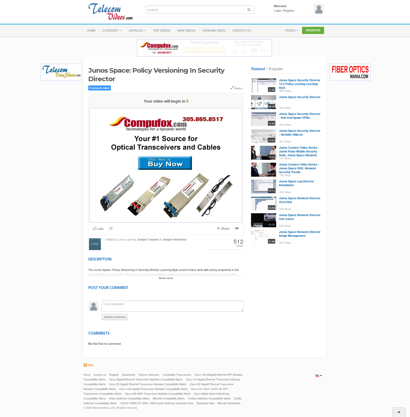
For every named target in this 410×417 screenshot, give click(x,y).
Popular (276, 68)
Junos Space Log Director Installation (296, 183)
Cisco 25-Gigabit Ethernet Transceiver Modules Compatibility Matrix (147, 384)
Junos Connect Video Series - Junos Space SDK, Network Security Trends (299, 168)
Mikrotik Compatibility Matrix (169, 398)
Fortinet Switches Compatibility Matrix (209, 398)
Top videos (161, 30)
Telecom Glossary (148, 374)
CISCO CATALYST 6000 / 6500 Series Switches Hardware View (156, 403)
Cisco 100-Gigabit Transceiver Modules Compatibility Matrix (153, 389)
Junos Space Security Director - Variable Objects (300, 132)
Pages (291, 30)
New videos (186, 30)
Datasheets (128, 374)
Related (258, 68)
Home (91, 30)
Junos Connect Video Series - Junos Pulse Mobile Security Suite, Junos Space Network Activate (299, 153)
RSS (90, 365)
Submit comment (115, 317)
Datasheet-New (205, 403)
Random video (214, 30)
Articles (136, 30)
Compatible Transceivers (177, 374)
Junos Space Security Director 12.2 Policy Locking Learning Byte (300, 84)
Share (224, 228)
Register (288, 10)
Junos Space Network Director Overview (300, 200)
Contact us (241, 30)
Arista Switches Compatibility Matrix (129, 398)
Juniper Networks (175, 239)
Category (111, 30)
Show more (166, 278)
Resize (238, 88)
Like (99, 229)
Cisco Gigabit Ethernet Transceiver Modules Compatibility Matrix (146, 379)
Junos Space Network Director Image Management (300, 234)
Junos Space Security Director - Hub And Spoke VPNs (300, 116)
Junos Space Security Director (300, 97)
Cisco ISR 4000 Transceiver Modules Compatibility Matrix (158, 393)
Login (277, 10)
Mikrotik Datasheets (229, 403)
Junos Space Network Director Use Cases (300, 217)
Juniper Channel (148, 239)
